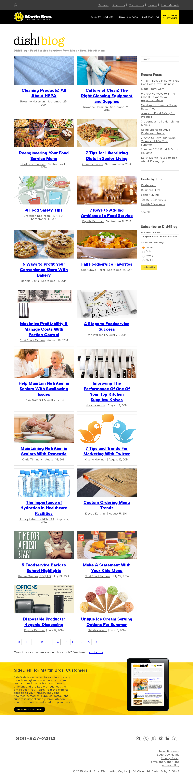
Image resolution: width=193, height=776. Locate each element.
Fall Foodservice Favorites (106, 264)
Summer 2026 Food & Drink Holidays (159, 151)
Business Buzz (150, 190)
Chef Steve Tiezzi (93, 270)
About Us (118, 5)
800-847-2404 (36, 738)
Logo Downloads (168, 754)
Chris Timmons (92, 164)
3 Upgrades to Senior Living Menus (160, 123)
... (34, 642)
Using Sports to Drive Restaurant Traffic (155, 131)
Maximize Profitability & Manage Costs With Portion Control (44, 329)
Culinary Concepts (153, 199)
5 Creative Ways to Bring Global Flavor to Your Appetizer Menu (158, 97)
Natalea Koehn (95, 405)
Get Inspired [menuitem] (150, 17)
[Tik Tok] (174, 738)
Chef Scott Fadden (32, 164)
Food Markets (170, 5)
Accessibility (170, 765)
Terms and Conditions (164, 761)
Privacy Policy (170, 758)
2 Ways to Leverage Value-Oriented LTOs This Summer (159, 141)
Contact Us (136, 5)
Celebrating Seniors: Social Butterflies (159, 106)
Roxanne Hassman (32, 101)
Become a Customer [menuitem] (170, 17)
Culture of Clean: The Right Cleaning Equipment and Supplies (107, 96)
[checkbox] (160, 253)
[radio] (160, 247)
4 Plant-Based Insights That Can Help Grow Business (160, 82)
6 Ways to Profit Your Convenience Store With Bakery (44, 269)
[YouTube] (160, 738)
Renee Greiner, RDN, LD (34, 576)
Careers (103, 5)
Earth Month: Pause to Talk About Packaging (159, 159)
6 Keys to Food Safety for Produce (158, 115)
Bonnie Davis (30, 281)
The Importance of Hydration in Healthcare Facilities (43, 508)
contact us (96, 652)
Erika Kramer (32, 400)
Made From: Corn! (153, 88)
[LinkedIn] (167, 738)
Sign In (152, 5)
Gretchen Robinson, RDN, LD (43, 215)
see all (145, 212)
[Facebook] (138, 738)
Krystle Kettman (93, 221)
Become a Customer (29, 709)
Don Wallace (95, 335)
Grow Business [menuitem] (128, 17)
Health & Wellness (153, 204)
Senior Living (150, 194)
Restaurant (148, 185)
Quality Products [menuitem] (102, 17)
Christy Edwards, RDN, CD (36, 519)
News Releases (169, 751)
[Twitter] (145, 738)
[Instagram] (153, 738)
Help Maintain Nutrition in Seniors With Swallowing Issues (44, 389)
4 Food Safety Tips (43, 210)
